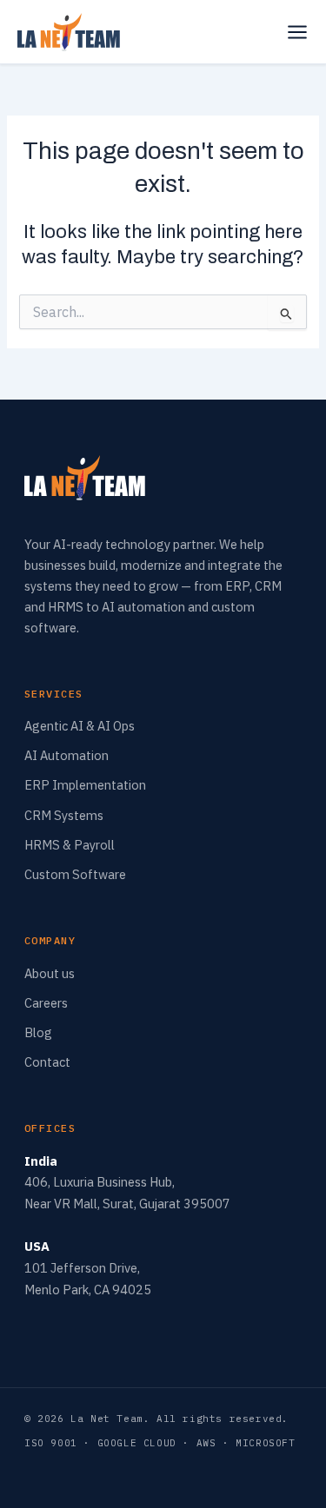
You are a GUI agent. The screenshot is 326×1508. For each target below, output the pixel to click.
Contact (47, 1062)
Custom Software (75, 874)
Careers (46, 1003)
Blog (38, 1032)
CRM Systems (63, 815)
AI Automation (66, 755)
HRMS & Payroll (69, 845)
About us (49, 973)
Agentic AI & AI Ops (79, 726)
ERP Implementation (85, 785)
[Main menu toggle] (297, 32)
